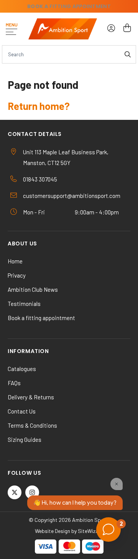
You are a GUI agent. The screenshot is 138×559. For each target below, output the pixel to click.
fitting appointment (69, 6)
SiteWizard (91, 531)
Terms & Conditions (32, 425)
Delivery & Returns (31, 397)
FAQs (14, 382)
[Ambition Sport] (62, 29)
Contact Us (22, 411)
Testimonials (24, 303)
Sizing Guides (24, 439)
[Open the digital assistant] (108, 529)
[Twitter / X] (14, 492)
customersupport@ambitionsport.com (71, 195)
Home (15, 261)
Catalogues (22, 368)
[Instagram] (32, 492)
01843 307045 (40, 179)
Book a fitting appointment (41, 317)
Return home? (39, 106)
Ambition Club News (33, 289)
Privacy (17, 275)
